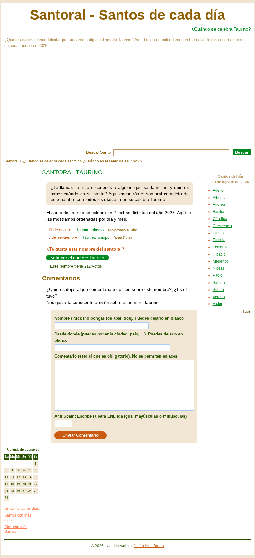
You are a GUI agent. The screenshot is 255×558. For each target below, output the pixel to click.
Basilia (218, 211)
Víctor (217, 304)
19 (18, 484)
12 (18, 477)
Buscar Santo (98, 152)
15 (36, 477)
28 (30, 491)
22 (36, 484)
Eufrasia (220, 233)
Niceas (219, 268)
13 (24, 477)
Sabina (219, 282)
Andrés (219, 204)
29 (36, 491)
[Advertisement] (127, 102)
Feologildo (222, 247)
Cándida (220, 219)
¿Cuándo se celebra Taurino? (221, 29)
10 (6, 477)
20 (24, 484)
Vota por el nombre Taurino (77, 257)
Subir (246, 311)
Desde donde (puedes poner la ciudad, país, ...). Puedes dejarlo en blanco (118, 337)
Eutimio (219, 240)
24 (6, 491)
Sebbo (218, 290)
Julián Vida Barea (149, 546)
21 (30, 484)
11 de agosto (59, 229)
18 (12, 484)
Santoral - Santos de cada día (127, 15)
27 (24, 491)
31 (6, 497)
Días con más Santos (15, 529)
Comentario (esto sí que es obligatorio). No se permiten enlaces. (116, 356)
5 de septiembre (62, 237)
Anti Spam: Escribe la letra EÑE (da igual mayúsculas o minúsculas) (120, 416)
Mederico (221, 261)
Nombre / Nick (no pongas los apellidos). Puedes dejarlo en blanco (119, 318)
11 (12, 477)
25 (12, 491)
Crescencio (222, 226)
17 (6, 484)
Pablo (218, 275)
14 (30, 477)
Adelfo (218, 190)
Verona (219, 297)
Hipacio (219, 254)
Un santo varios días (21, 508)
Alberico (220, 197)
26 (18, 491)
